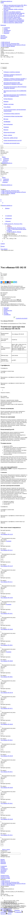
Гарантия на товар (5, 878)
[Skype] (14, 282)
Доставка (6, 313)
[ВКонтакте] (1, 282)
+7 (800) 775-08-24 (13, 44)
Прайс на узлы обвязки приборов (12, 11)
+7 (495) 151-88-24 (8, 46)
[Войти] (1, 198)
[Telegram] (16, 282)
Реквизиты (6, 33)
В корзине (8, 541)
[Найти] (2, 155)
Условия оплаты (5, 875)
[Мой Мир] (6, 282)
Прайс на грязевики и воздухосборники (14, 21)
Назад (8, 225)
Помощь (3, 872)
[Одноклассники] (3, 282)
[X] (8, 282)
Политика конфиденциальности (9, 910)
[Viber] (10, 282)
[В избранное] (2, 277)
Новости (3, 860)
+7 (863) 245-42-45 (5, 42)
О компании (7, 27)
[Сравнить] (2, 279)
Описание (6, 307)
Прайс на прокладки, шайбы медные (13, 22)
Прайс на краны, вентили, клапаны (13, 18)
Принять (23, 906)
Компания (3, 863)
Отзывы (6, 29)
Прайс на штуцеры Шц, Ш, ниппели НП (14, 15)
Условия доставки (5, 876)
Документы (6, 31)
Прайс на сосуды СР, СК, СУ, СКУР (13, 14)
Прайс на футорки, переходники (12, 17)
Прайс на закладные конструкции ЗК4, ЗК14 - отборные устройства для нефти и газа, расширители (15, 6)
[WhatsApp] (12, 282)
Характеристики (8, 310)
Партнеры (3, 862)
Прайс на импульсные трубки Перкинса (14, 20)
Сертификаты (7, 30)
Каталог (3, 859)
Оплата (5, 311)
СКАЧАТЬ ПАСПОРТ (21, 318)
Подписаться (4, 855)
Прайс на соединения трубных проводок (14, 13)
